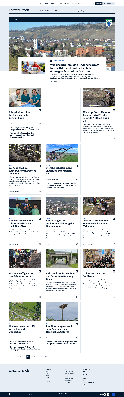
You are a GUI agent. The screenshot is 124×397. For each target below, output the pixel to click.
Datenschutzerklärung (88, 382)
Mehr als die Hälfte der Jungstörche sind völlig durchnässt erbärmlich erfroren (62, 343)
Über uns (46, 3)
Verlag (84, 376)
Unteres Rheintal (69, 378)
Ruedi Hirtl (54, 81)
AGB (84, 380)
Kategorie (48, 369)
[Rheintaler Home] (19, 10)
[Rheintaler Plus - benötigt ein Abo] (51, 61)
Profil (66, 369)
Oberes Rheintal (68, 380)
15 (39, 357)
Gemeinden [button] (110, 3)
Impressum (33, 394)
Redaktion (85, 375)
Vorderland (67, 382)
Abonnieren (98, 3)
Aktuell (39, 11)
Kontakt (85, 378)
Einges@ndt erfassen (76, 3)
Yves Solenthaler (89, 138)
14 (35, 357)
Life (53, 11)
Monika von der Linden (16, 123)
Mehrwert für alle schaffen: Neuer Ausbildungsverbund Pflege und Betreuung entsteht (22, 135)
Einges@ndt (84, 11)
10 (21, 357)
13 (32, 357)
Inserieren (54, 3)
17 (46, 357)
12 (28, 357)
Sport (44, 11)
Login (92, 3)
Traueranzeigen (75, 11)
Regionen (67, 376)
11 (25, 357)
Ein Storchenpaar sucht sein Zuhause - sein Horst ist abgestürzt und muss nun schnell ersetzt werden (61, 185)
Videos (49, 11)
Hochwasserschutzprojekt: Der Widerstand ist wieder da (21, 343)
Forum (68, 11)
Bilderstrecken (59, 11)
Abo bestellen (86, 369)
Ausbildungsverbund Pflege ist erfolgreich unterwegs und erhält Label (24, 129)
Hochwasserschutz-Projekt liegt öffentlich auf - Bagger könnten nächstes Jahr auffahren (25, 349)
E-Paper (40, 3)
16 (42, 357)
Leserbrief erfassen (63, 3)
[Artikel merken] (101, 81)
